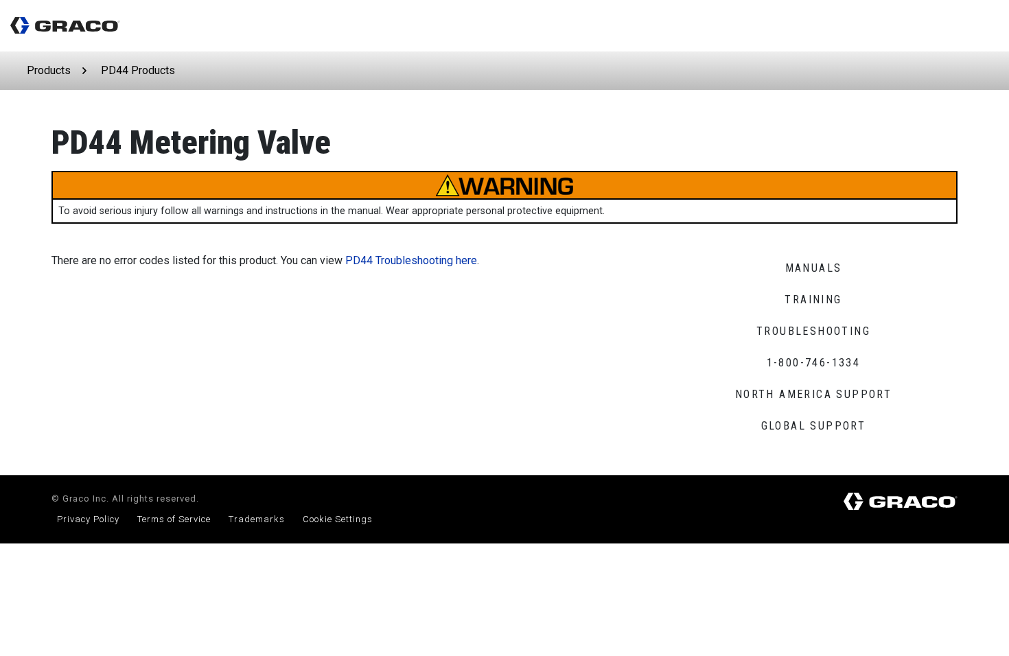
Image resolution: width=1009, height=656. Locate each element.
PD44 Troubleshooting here (411, 260)
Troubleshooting (813, 331)
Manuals (813, 267)
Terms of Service (174, 519)
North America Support (813, 394)
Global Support (813, 425)
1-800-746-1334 (814, 362)
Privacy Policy (88, 519)
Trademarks (257, 519)
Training (813, 299)
